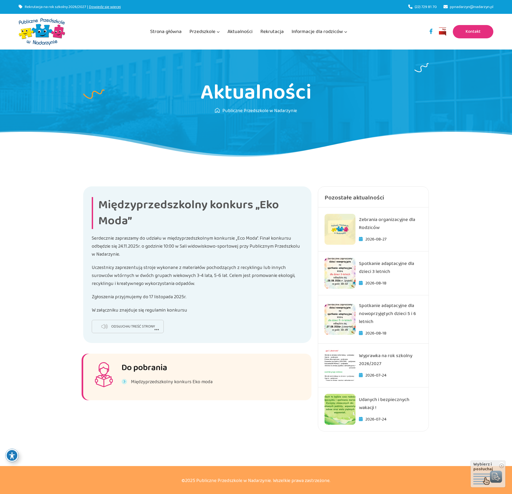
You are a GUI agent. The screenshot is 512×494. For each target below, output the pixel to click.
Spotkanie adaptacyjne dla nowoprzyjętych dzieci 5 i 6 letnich (387, 313)
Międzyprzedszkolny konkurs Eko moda (172, 382)
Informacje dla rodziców (317, 32)
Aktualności (240, 32)
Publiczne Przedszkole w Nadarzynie (259, 111)
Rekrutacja (272, 32)
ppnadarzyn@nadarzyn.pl (471, 7)
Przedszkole (202, 32)
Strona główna (166, 32)
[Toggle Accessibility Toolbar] (12, 455)
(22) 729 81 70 (426, 7)
